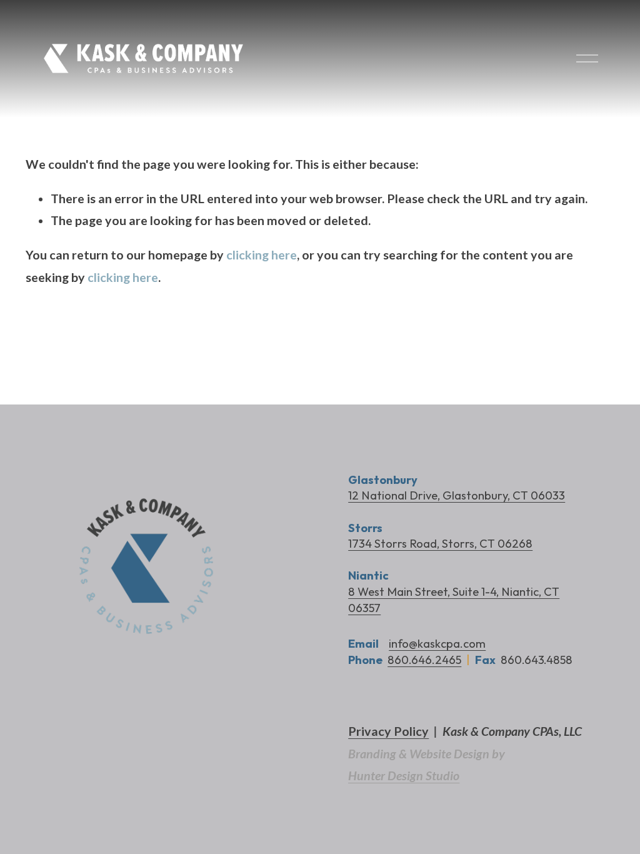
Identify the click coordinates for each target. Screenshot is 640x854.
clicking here (261, 255)
